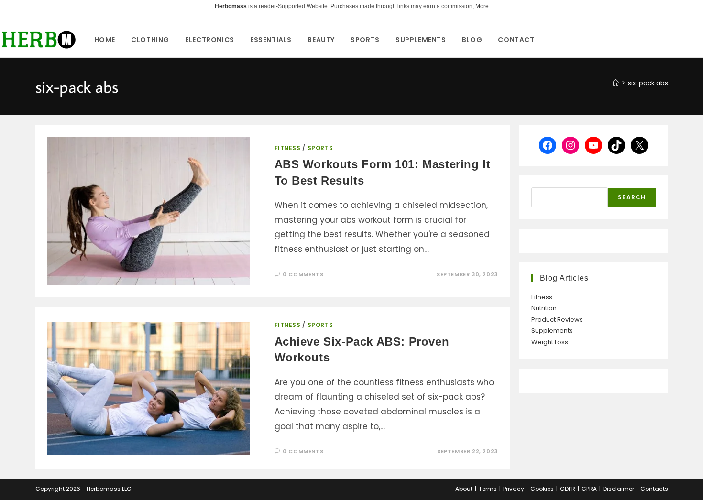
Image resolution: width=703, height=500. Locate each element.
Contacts (654, 489)
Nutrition (544, 308)
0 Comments (303, 274)
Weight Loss (549, 342)
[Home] (616, 82)
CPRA (589, 489)
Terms (488, 489)
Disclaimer (618, 489)
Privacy (513, 489)
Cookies (542, 489)
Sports (320, 148)
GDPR (567, 489)
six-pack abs (648, 82)
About (463, 489)
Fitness (288, 148)
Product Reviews (557, 319)
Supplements (552, 330)
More (482, 6)
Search (632, 197)
